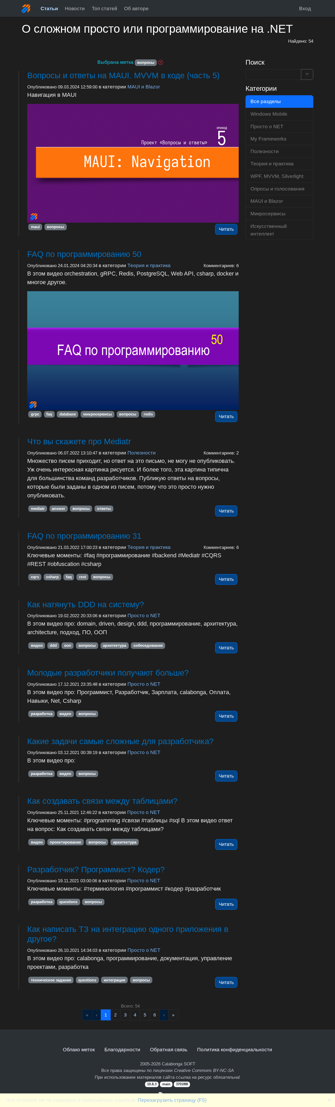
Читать (226, 229)
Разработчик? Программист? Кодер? (96, 869)
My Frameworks (268, 139)
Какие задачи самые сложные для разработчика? (120, 741)
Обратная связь (168, 1049)
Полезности (141, 453)
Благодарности (122, 1049)
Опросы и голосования (277, 189)
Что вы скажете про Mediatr (79, 441)
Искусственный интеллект (268, 230)
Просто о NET (143, 615)
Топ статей (104, 8)
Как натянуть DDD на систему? (85, 604)
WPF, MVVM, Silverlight (276, 176)
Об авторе (136, 8)
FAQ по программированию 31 (84, 536)
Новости (75, 8)
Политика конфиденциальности (234, 1049)
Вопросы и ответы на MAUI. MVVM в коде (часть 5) (123, 75)
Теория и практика (149, 265)
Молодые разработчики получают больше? (108, 672)
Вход (305, 8)
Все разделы (265, 101)
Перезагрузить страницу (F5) (172, 1100)
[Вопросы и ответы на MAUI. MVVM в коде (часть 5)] (133, 163)
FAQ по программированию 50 (84, 254)
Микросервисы (268, 213)
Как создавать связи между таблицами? (102, 801)
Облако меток (79, 1049)
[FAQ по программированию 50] (133, 350)
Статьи (49, 8)
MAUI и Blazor (143, 86)
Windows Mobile (268, 114)
